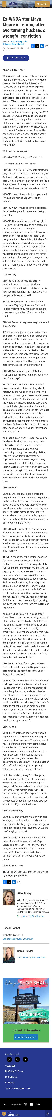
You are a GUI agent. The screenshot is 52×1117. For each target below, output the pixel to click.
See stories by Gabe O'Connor (18, 938)
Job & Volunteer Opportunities (18, 1089)
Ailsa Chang (16, 41)
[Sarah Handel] (9, 955)
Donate (43, 4)
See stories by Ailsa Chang (30, 916)
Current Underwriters (26, 1030)
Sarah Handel (18, 44)
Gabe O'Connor (11, 928)
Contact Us (10, 1083)
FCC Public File (11, 1077)
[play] (4, 1113)
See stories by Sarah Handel (31, 957)
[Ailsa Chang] (9, 897)
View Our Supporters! (26, 1036)
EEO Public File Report (14, 1071)
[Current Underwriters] (26, 1001)
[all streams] (48, 1113)
